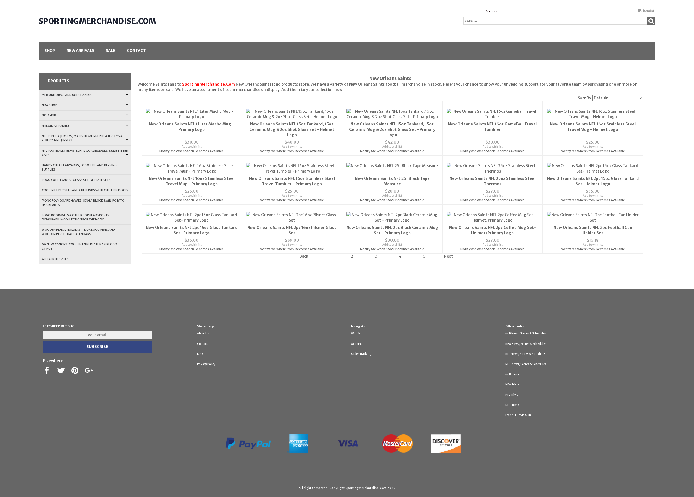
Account (491, 11)
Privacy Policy (206, 364)
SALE (110, 50)
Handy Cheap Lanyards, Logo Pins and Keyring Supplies (79, 167)
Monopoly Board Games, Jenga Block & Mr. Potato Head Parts (83, 203)
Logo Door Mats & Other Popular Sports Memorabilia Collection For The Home (75, 217)
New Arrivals (80, 50)
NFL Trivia (511, 395)
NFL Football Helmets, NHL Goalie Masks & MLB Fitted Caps (85, 153)
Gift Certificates (55, 259)
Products (58, 81)
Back (304, 256)
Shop (49, 50)
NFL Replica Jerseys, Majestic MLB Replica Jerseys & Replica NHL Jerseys (82, 138)
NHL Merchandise (55, 126)
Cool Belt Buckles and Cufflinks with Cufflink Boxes (85, 190)
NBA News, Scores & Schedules (525, 344)
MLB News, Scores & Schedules (525, 333)
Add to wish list (192, 146)
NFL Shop (49, 115)
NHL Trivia (512, 405)
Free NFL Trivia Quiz (518, 415)
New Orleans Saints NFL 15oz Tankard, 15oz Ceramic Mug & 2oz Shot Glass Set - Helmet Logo (291, 129)
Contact (136, 50)
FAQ (200, 354)
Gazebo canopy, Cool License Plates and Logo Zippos (79, 246)
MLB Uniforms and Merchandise (67, 95)
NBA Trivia (512, 384)
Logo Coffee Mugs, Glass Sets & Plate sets (76, 180)
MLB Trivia (512, 374)
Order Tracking (361, 354)
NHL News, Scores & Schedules (525, 364)
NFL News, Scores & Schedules (525, 354)
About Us (203, 333)
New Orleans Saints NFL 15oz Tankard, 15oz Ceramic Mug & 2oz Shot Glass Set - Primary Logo (392, 129)
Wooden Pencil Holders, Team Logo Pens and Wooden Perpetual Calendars (78, 232)
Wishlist (356, 333)
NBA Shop (49, 105)
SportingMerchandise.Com (97, 21)
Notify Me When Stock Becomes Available (191, 151)
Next (448, 256)
